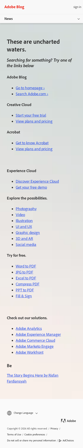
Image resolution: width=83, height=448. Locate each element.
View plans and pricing (34, 121)
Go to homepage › (30, 87)
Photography (26, 208)
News (8, 19)
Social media (26, 244)
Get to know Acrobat (32, 142)
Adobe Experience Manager (38, 334)
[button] (41, 413)
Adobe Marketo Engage (35, 346)
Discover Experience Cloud (37, 181)
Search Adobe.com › (32, 93)
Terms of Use (14, 434)
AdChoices (68, 440)
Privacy (54, 428)
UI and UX (24, 226)
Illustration (24, 220)
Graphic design (28, 232)
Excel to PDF (26, 278)
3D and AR (24, 238)
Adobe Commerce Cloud (35, 340)
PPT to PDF (25, 290)
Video (20, 214)
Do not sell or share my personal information (31, 440)
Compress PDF (27, 284)
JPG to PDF (24, 272)
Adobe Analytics (29, 328)
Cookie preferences (34, 434)
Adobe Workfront (29, 352)
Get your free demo (31, 187)
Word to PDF (26, 266)
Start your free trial (31, 115)
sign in (77, 7)
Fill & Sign (24, 296)
